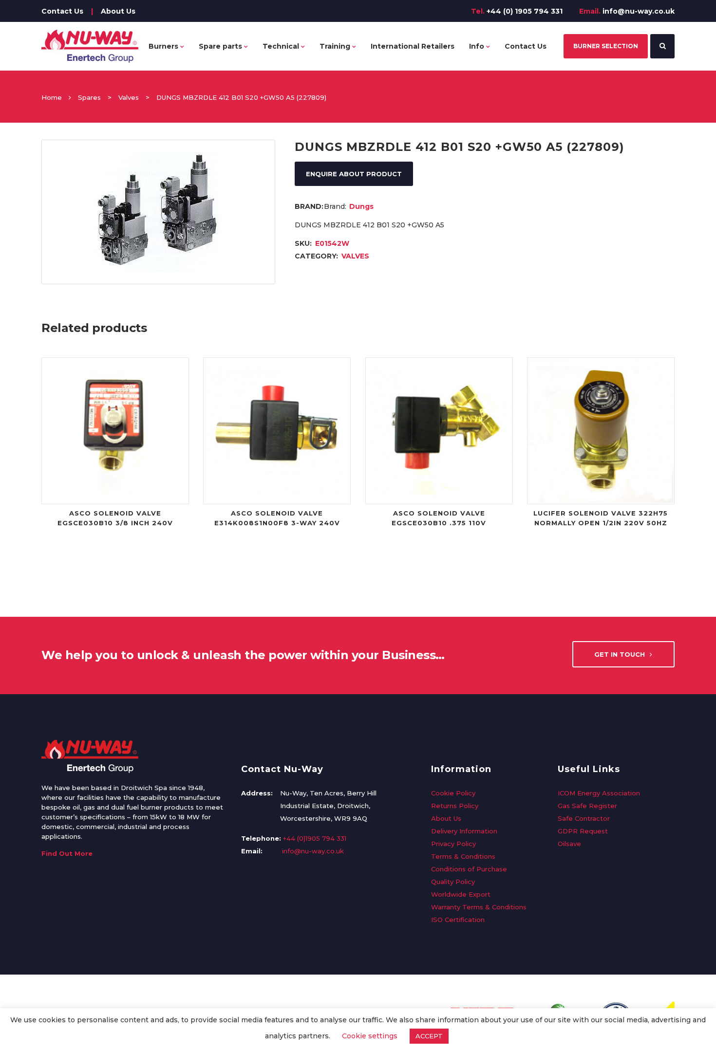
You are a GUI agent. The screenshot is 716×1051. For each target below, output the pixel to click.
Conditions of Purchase (469, 869)
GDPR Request (583, 831)
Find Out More (67, 853)
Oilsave (569, 844)
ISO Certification (458, 919)
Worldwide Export (460, 894)
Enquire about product (354, 174)
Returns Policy (454, 806)
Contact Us (62, 11)
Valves (128, 97)
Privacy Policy (453, 844)
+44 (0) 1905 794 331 (525, 11)
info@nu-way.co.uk (639, 11)
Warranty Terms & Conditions (479, 907)
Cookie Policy (453, 793)
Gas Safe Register (587, 806)
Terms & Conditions (463, 856)
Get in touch (619, 654)
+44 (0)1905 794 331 (314, 838)
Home (51, 97)
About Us (118, 11)
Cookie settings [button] (369, 1036)
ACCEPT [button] (429, 1036)
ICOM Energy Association (599, 793)
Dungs (361, 206)
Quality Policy (453, 881)
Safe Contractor (584, 818)
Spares (89, 97)
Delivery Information (464, 831)
